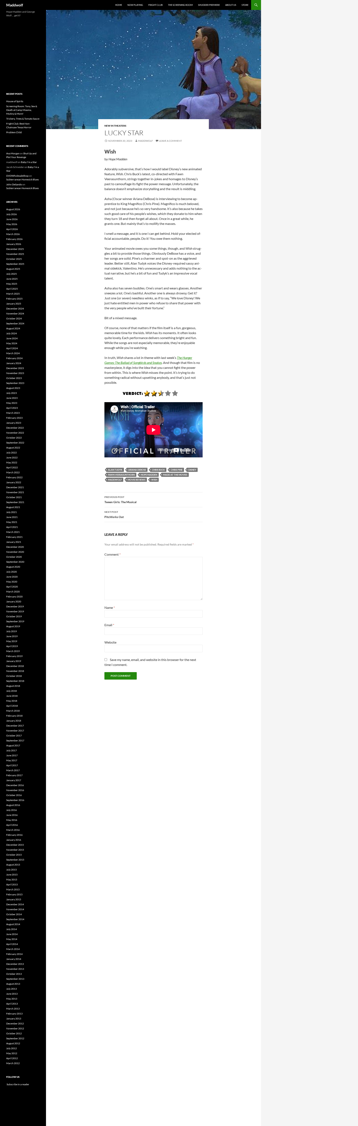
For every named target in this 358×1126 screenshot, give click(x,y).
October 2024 (14, 318)
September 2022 (15, 442)
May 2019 (11, 641)
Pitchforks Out (114, 514)
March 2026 (13, 234)
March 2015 (13, 889)
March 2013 (13, 1008)
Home (118, 5)
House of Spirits (14, 101)
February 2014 (14, 954)
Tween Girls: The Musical (120, 499)
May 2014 (11, 939)
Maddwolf (14, 5)
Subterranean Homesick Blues (22, 179)
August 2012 (13, 1043)
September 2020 (15, 561)
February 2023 (14, 417)
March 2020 (13, 591)
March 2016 (13, 829)
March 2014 (13, 949)
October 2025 (14, 258)
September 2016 (15, 800)
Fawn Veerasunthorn (121, 474)
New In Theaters (115, 125)
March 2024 (13, 353)
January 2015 (13, 899)
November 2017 (15, 730)
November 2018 (15, 671)
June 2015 (12, 874)
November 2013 (15, 968)
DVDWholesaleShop (17, 175)
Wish (154, 479)
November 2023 (15, 373)
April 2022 (12, 467)
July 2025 (11, 273)
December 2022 (15, 427)
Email (109, 625)
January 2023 (13, 422)
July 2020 (11, 571)
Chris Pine (177, 469)
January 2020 (13, 601)
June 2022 (12, 457)
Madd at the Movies (175, 474)
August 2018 (13, 685)
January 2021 (13, 541)
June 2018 (12, 695)
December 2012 (15, 1023)
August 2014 (13, 924)
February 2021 (14, 536)
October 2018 (14, 676)
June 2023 (12, 397)
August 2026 (13, 209)
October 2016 (14, 795)
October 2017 (14, 735)
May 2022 (11, 462)
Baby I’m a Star (29, 162)
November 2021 (15, 492)
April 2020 (12, 586)
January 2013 (13, 1018)
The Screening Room (180, 5)
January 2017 (13, 780)
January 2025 (13, 303)
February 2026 (14, 239)
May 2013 (11, 998)
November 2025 (15, 253)
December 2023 (15, 368)
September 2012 (15, 1038)
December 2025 (15, 249)
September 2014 (15, 919)
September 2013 (15, 978)
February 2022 (14, 477)
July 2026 (11, 214)
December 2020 (15, 546)
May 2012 (11, 1053)
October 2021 (14, 497)
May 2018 (11, 700)
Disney (192, 469)
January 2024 (13, 363)
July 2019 (11, 631)
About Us (230, 5)
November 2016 (15, 790)
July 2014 (11, 929)
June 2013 (12, 993)
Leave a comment (170, 140)
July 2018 (11, 690)
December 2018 (15, 666)
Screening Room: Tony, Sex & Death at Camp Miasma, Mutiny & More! (21, 110)
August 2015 (13, 864)
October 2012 (14, 1033)
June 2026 (12, 219)
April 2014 (12, 944)
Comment (112, 554)
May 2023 (11, 402)
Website (110, 642)
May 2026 (11, 224)
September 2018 (15, 680)
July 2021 (11, 512)
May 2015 (11, 879)
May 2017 (11, 760)
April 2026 (12, 229)
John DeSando (14, 184)
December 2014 (15, 904)
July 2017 (11, 750)
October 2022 (14, 437)
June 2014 (12, 934)
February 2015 (14, 894)
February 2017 (14, 775)
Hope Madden (149, 474)
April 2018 (12, 705)
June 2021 (12, 517)
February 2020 (14, 596)
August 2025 (13, 268)
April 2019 (12, 646)
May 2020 (11, 581)
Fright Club (155, 5)
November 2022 (15, 432)
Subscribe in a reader (17, 1084)
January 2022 (13, 482)
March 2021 (13, 532)
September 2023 (15, 383)
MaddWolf (115, 479)
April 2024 (12, 348)
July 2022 (11, 452)
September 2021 (15, 502)
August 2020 (13, 566)
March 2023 (13, 412)
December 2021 (15, 487)
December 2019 (15, 606)
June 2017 (12, 755)
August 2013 (13, 983)
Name (109, 607)
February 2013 (14, 1013)
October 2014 (14, 914)
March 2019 (13, 651)
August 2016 (13, 805)
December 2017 (15, 725)
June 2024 (12, 338)
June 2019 (12, 636)
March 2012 (13, 1063)
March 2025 (13, 293)
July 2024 (11, 333)
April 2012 (12, 1058)
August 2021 (13, 507)
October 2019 (14, 616)
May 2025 (11, 283)
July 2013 (11, 988)
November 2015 (15, 849)
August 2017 (13, 745)
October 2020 (14, 556)
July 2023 (11, 393)
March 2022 (13, 472)
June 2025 (12, 278)
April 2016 (12, 824)
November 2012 (15, 1028)
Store (245, 5)
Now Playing (135, 5)
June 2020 (12, 576)
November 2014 (15, 909)
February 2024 (14, 358)
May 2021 (11, 522)
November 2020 (15, 551)
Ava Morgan (12, 153)
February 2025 (14, 298)
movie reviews (136, 479)
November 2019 (15, 611)
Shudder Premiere (209, 5)
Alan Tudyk (115, 469)
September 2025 (15, 263)
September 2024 (15, 323)
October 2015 (14, 854)
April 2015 (12, 884)
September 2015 (15, 859)
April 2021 (12, 527)
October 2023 (14, 378)
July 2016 (11, 810)
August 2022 (13, 447)
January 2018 (13, 720)
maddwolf (145, 140)
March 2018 (13, 710)
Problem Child (14, 132)
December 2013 (15, 963)
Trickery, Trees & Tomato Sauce (22, 118)
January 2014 (13, 959)
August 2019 (13, 626)
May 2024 (11, 343)
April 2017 (12, 765)
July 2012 (11, 1048)
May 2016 (11, 819)
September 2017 (15, 740)
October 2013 (14, 973)
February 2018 (14, 715)
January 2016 (13, 839)
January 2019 (13, 661)
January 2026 (13, 244)
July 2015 (11, 869)
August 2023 (13, 388)
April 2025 (12, 288)
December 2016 (15, 785)
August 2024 (13, 328)
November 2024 (15, 313)
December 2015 (15, 844)
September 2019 (15, 621)
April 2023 (12, 407)
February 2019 (14, 656)
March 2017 (13, 770)
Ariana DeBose (137, 469)
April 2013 (12, 1003)
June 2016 (12, 815)
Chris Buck (158, 469)
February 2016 (14, 834)
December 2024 (15, 308)
